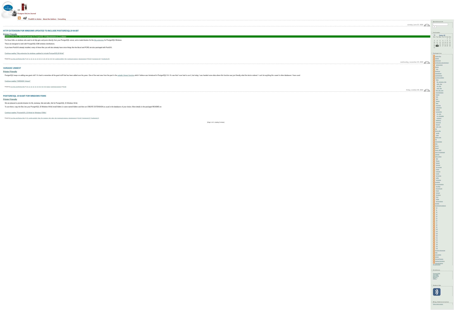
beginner (437, 71)
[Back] (434, 35)
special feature (439, 259)
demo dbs (438, 131)
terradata (438, 180)
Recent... (435, 277)
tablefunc (438, 120)
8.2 (437, 229)
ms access (439, 167)
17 (42, 58)
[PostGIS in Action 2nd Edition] (24, 10)
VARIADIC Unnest (12, 68)
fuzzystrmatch (439, 92)
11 (29, 58)
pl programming (439, 184)
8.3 (437, 231)
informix (438, 165)
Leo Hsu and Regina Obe (18, 58)
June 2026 (436, 276)
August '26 (442, 35)
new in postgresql (440, 152)
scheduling (439, 111)
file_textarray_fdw (46, 118)
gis (436, 139)
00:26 (64, 86)
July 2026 (435, 274)
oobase (437, 154)
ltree (437, 103)
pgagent (439, 118)
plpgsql (438, 193)
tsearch (438, 124)
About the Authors (49, 19)
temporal (438, 122)
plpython (438, 195)
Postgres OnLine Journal (27, 13)
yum (437, 69)
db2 (437, 158)
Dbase (437, 161)
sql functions (439, 201)
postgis (437, 203)
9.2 (437, 239)
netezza (438, 171)
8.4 (437, 233)
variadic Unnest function (126, 75)
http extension (99, 40)
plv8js (437, 199)
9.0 (437, 235)
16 (40, 58)
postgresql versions (72, 58)
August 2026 (436, 273)
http (65, 58)
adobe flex (438, 56)
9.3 (437, 242)
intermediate (438, 141)
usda (437, 135)
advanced (438, 60)
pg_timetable (440, 116)
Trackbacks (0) (105, 58)
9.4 (48, 58)
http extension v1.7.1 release (56, 36)
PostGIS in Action (34, 19)
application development (442, 62)
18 (44, 58)
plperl (437, 190)
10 (27, 58)
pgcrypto (438, 105)
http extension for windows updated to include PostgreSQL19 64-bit (41, 31)
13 (33, 58)
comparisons (438, 75)
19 (46, 58)
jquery (437, 146)
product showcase (440, 250)
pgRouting (439, 107)
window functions (440, 261)
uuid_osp (438, 126)
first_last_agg (439, 90)
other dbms (438, 156)
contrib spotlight (59, 58)
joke (436, 143)
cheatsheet (438, 73)
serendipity (438, 254)
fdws (39, 118)
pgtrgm (438, 109)
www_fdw (439, 88)
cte (436, 129)
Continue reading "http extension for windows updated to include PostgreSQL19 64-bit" (34, 53)
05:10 (89, 58)
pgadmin (437, 182)
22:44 (79, 118)
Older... (435, 278)
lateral (437, 148)
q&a (436, 252)
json (437, 99)
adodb (437, 58)
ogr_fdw (439, 86)
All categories (436, 264)
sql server (438, 175)
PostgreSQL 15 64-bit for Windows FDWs (24, 96)
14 (35, 58)
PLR (437, 197)
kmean (438, 101)
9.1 (437, 237)
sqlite (437, 178)
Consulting (62, 19)
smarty (437, 257)
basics (48, 86)
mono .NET (438, 150)
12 (31, 58)
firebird (438, 163)
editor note (438, 137)
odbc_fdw (54, 118)
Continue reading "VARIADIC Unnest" (17, 81)
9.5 (51, 58)
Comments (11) (96, 58)
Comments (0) (86, 118)
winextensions (82, 58)
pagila (437, 133)
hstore (437, 94)
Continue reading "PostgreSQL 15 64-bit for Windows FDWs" (25, 113)
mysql (437, 169)
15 (19, 10)
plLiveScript (439, 188)
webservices (439, 65)
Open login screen (438, 304)
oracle (437, 173)
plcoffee (438, 186)
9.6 (53, 58)
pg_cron (439, 114)
